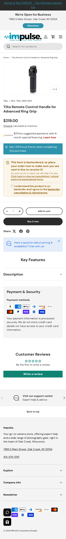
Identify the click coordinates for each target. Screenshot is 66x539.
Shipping (7, 126)
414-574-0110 (11, 457)
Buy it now (33, 221)
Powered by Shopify (28, 530)
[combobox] (33, 46)
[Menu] (60, 37)
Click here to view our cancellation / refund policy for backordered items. (35, 178)
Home (6, 57)
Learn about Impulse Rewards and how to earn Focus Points (33, 148)
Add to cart (44, 211)
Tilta (5, 100)
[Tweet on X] (14, 231)
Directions (33, 25)
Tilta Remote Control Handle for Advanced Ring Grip (35, 57)
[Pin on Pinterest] (27, 231)
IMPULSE (14, 530)
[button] (53, 37)
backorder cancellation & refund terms (37, 191)
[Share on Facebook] (21, 231)
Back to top (33, 411)
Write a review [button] (33, 374)
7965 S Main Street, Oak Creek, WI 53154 (27, 449)
